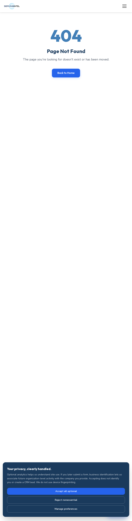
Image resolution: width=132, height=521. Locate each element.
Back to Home (66, 73)
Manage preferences (66, 509)
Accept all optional (66, 491)
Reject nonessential (66, 500)
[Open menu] (124, 6)
